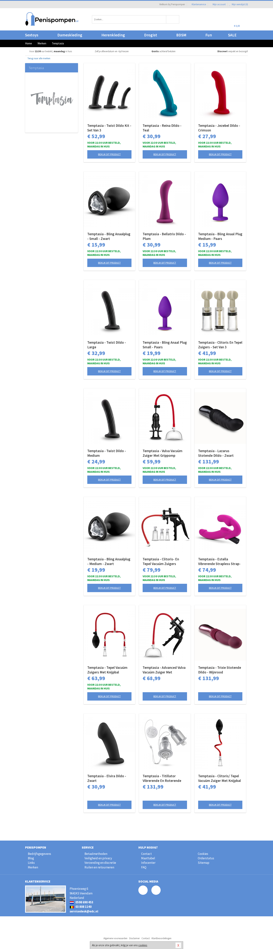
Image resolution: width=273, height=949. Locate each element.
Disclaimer (134, 938)
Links (31, 863)
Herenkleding (113, 35)
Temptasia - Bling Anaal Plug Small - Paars (165, 344)
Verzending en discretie (100, 863)
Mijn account (219, 4)
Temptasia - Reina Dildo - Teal (162, 127)
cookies (142, 945)
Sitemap (203, 863)
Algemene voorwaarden (115, 938)
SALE (232, 35)
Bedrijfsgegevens (39, 854)
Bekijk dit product (109, 154)
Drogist (150, 35)
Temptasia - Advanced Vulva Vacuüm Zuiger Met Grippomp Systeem (164, 670)
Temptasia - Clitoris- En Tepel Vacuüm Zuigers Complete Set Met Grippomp (164, 561)
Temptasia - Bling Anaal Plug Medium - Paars (220, 236)
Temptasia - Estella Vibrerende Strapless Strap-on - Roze (219, 561)
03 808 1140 (83, 907)
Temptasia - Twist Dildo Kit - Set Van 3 (109, 127)
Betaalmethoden (95, 854)
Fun (208, 35)
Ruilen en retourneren (99, 867)
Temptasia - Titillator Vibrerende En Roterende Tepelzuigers (162, 778)
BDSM (181, 35)
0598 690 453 (84, 902)
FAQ (143, 867)
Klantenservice (199, 4)
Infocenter (148, 863)
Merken (33, 867)
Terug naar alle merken (38, 58)
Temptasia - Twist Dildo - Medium (106, 453)
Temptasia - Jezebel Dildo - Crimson (219, 127)
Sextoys (31, 35)
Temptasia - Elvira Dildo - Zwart (106, 778)
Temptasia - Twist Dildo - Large (106, 344)
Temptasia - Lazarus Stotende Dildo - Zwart (216, 453)
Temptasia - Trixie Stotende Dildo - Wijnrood (219, 669)
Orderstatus (206, 858)
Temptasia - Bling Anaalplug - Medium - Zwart (108, 561)
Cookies (203, 854)
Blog (31, 858)
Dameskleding (69, 35)
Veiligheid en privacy (98, 858)
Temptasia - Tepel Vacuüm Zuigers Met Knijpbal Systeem (107, 670)
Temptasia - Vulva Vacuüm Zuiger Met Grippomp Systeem (162, 453)
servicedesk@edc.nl (84, 911)
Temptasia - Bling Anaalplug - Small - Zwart (108, 236)
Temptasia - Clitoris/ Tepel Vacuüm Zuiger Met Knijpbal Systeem (219, 778)
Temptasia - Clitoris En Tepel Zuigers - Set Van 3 (220, 344)
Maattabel (148, 858)
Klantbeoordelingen (161, 938)
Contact (146, 854)
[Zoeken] (172, 19)
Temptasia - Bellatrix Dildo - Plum (164, 236)
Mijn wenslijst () (239, 4)
